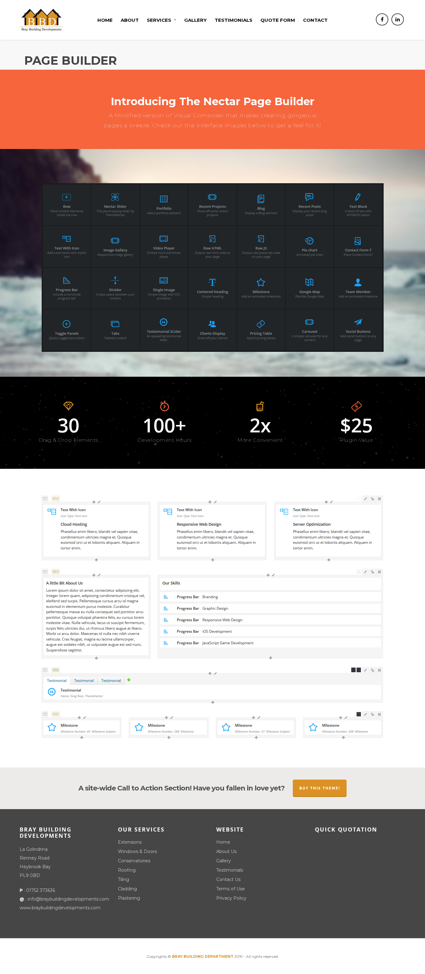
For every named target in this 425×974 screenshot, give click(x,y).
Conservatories (134, 861)
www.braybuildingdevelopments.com (60, 908)
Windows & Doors (137, 851)
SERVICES (159, 20)
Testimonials (229, 870)
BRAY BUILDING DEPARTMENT (202, 956)
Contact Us (228, 879)
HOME (105, 20)
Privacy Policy (231, 898)
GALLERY (195, 20)
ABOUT (130, 20)
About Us (226, 851)
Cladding (127, 889)
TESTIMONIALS (233, 20)
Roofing (127, 870)
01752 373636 (40, 890)
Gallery (223, 861)
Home (223, 842)
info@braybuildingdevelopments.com (68, 899)
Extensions (130, 842)
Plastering (129, 898)
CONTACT (315, 20)
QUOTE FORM (277, 20)
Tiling (123, 879)
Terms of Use (230, 889)
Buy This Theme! (319, 788)
